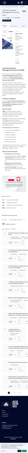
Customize (3, 451)
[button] (4, 26)
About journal (19, 33)
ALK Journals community (9, 6)
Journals (16, 6)
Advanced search (11, 224)
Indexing (17, 52)
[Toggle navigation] (25, 3)
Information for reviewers (19, 49)
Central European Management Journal (23, 6)
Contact (17, 61)
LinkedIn (17, 63)
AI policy (17, 39)
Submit (17, 55)
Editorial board (19, 38)
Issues (16, 35)
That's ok (24, 451)
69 (18, 392)
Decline (19, 451)
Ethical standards (19, 54)
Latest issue (18, 36)
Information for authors (19, 46)
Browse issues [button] (6, 20)
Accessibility (5, 416)
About (3, 410)
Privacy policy (5, 414)
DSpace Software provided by (11, 437)
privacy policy (17, 448)
